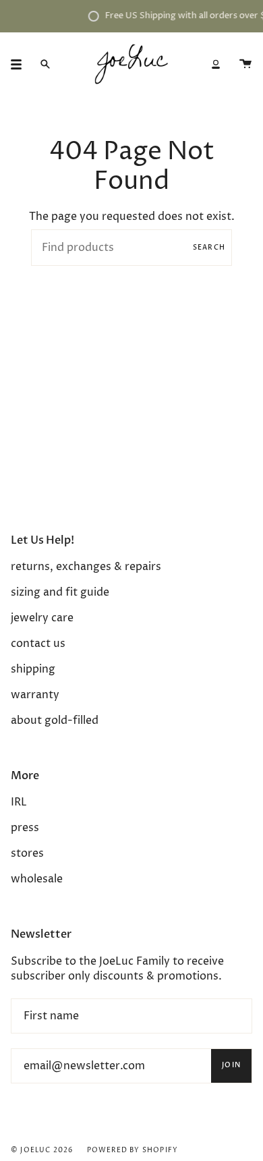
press (25, 827)
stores (27, 853)
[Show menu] (21, 64)
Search (209, 247)
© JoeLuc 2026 (42, 1150)
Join (231, 1065)
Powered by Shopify (133, 1150)
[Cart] (245, 64)
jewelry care (42, 618)
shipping (33, 669)
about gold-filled (54, 720)
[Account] (216, 64)
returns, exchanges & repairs (86, 566)
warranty (35, 694)
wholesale (37, 879)
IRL (19, 802)
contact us (38, 643)
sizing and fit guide (60, 592)
